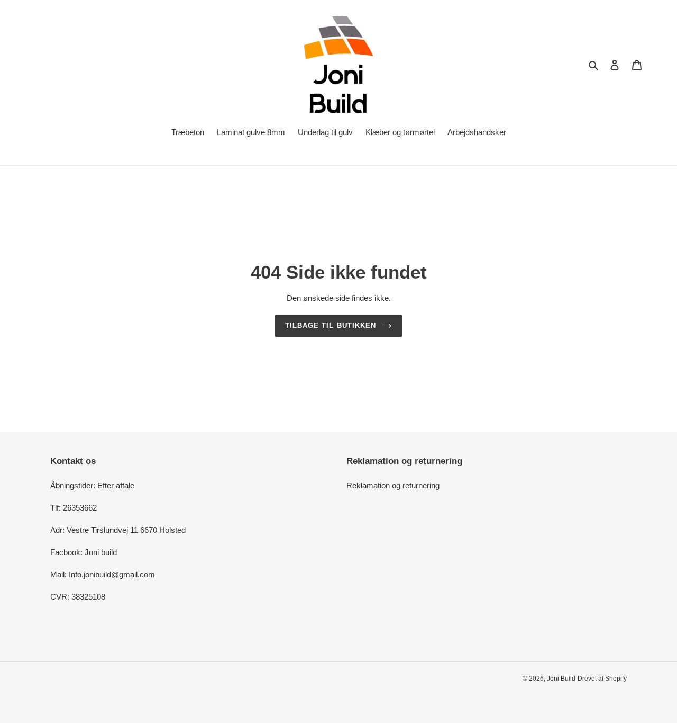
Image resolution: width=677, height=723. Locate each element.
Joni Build (561, 678)
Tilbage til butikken (330, 325)
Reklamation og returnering (393, 485)
